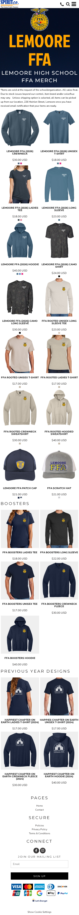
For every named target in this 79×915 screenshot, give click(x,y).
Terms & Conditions (39, 833)
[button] (68, 4)
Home (39, 805)
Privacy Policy (39, 829)
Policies (39, 825)
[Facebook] (36, 850)
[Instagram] (43, 850)
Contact (39, 809)
